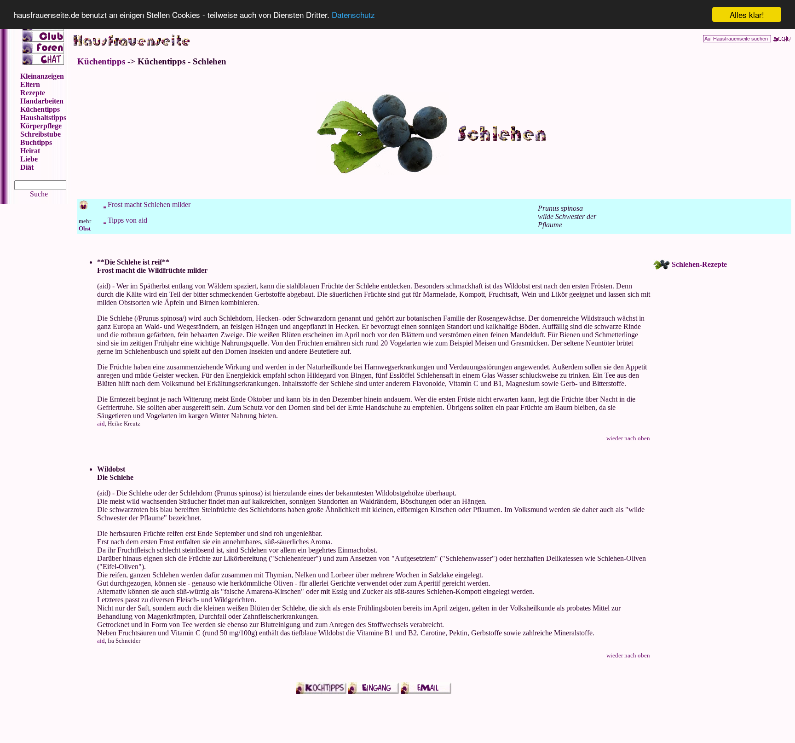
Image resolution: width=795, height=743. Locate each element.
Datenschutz (353, 15)
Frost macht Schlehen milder (149, 204)
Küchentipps (101, 61)
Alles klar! (747, 14)
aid (101, 423)
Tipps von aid (127, 220)
